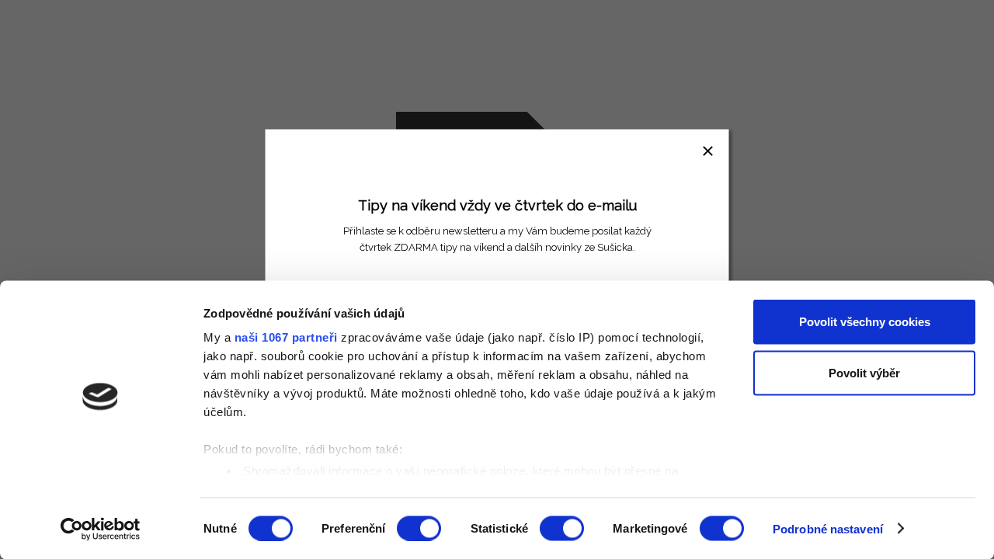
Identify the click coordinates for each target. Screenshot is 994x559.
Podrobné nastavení (828, 528)
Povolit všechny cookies (864, 321)
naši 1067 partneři (286, 337)
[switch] (419, 528)
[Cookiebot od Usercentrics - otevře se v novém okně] (101, 528)
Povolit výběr (864, 372)
